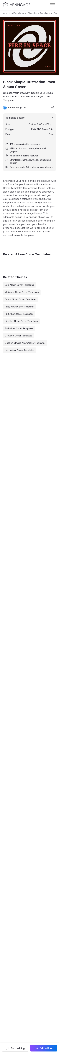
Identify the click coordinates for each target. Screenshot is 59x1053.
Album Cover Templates (39, 13)
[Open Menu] (52, 5)
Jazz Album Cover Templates (19, 350)
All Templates (17, 13)
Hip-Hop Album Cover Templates (21, 321)
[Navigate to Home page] (16, 4)
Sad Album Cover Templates (19, 328)
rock (56, 13)
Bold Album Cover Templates (19, 285)
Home (4, 13)
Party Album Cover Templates (19, 306)
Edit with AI (46, 1048)
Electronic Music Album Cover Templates (25, 343)
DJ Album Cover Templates (18, 335)
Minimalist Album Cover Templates (22, 292)
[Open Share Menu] (52, 107)
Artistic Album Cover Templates (20, 299)
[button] (15, 1048)
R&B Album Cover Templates (19, 314)
